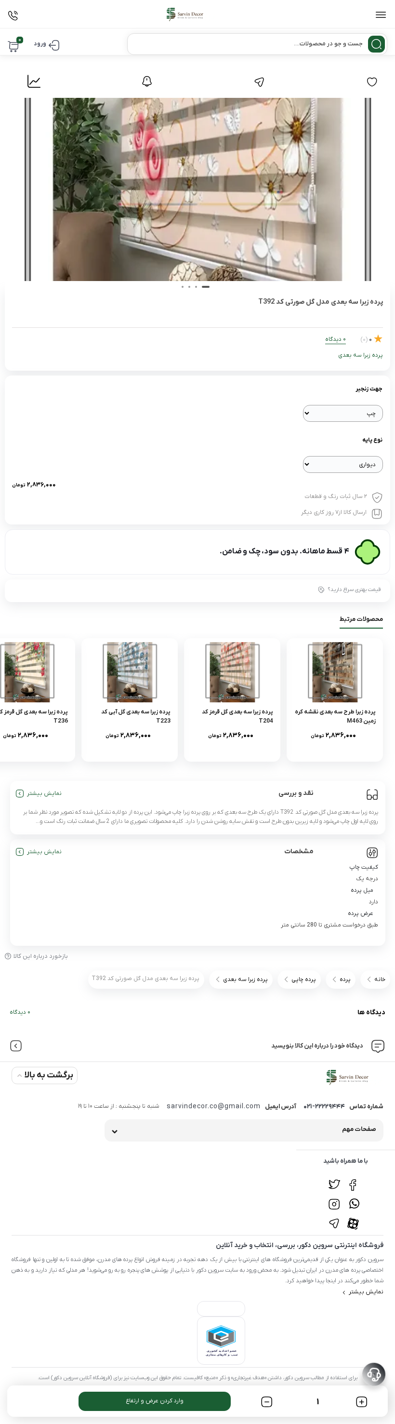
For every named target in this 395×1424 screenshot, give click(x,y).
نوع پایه (372, 440)
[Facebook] (354, 1179)
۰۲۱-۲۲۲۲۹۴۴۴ (324, 1106)
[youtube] (354, 1218)
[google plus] (354, 1199)
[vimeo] (334, 1218)
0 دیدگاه (20, 1012)
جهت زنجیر (369, 389)
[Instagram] (334, 1199)
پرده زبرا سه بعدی (360, 355)
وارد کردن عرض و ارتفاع (155, 1401)
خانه (379, 979)
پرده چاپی (303, 979)
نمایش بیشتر (44, 793)
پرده (345, 979)
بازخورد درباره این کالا (40, 956)
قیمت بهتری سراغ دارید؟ (354, 589)
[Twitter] (334, 1179)
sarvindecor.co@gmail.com (214, 1106)
